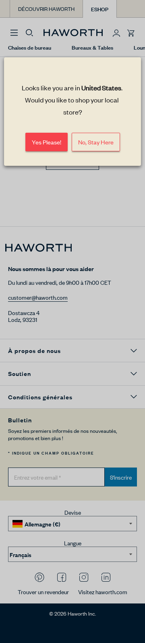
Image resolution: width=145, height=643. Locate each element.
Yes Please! (46, 142)
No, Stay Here (96, 142)
